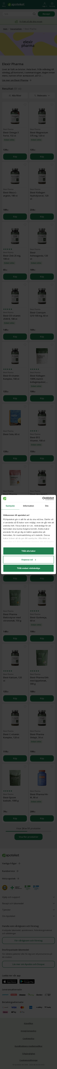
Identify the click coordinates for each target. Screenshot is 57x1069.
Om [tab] (46, 506)
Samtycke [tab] (10, 506)
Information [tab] (28, 506)
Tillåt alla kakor (28, 551)
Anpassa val (27, 559)
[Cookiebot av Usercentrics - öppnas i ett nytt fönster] (42, 498)
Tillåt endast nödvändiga (28, 568)
